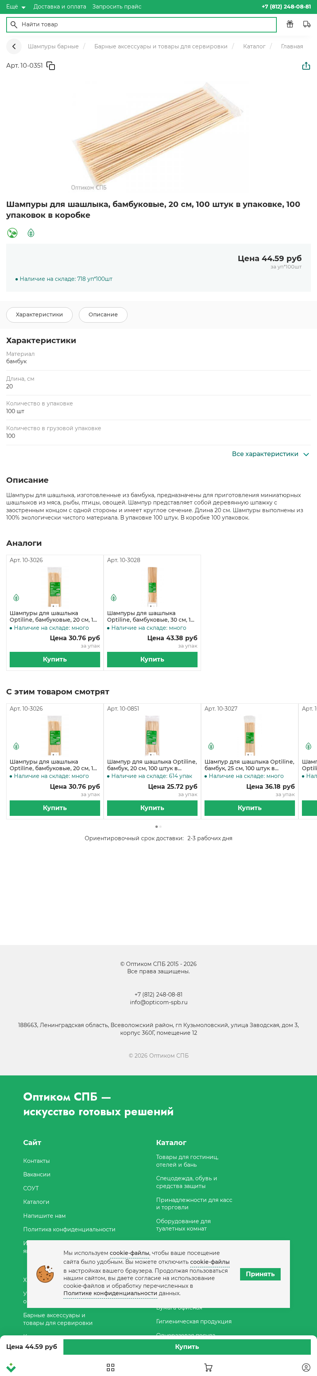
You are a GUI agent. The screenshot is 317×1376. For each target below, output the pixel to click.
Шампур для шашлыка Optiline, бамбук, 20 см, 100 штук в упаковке (152, 765)
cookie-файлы (129, 1253)
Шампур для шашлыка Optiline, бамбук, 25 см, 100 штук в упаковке (249, 765)
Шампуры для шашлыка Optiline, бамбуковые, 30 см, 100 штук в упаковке (152, 616)
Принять (260, 1274)
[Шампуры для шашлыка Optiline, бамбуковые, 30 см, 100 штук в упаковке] (152, 587)
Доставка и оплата (60, 6)
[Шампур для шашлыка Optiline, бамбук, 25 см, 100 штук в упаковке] (250, 735)
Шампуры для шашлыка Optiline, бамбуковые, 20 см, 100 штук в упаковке (55, 616)
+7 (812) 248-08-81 (158, 994)
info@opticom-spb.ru (158, 1002)
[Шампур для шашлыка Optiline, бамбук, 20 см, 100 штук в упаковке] (152, 735)
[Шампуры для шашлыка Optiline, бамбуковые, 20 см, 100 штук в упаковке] (55, 587)
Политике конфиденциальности (110, 1293)
